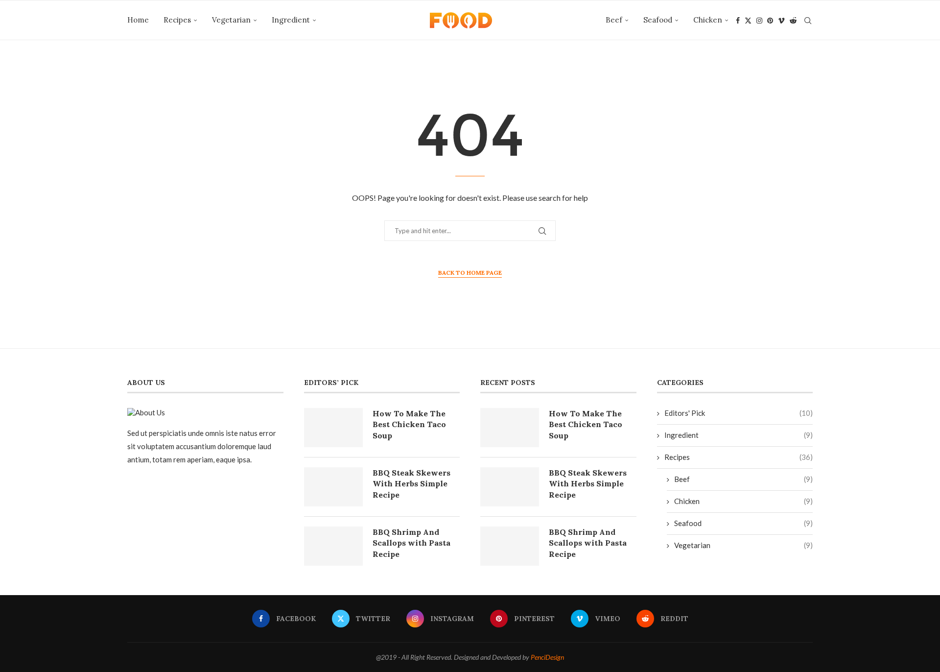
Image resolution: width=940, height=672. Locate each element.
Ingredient (291, 19)
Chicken (707, 19)
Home (138, 19)
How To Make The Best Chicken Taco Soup (409, 424)
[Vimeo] (781, 20)
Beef (614, 19)
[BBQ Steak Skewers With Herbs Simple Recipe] (333, 486)
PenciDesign (547, 657)
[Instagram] (759, 20)
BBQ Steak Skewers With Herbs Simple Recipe (411, 484)
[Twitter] (748, 20)
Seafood (657, 19)
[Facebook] (738, 20)
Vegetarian (231, 19)
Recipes (177, 19)
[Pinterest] (770, 20)
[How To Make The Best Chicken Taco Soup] (333, 427)
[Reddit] (793, 20)
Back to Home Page (470, 272)
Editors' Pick (738, 412)
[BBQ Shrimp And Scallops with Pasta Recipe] (333, 546)
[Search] (808, 20)
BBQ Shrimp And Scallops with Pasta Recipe (411, 543)
